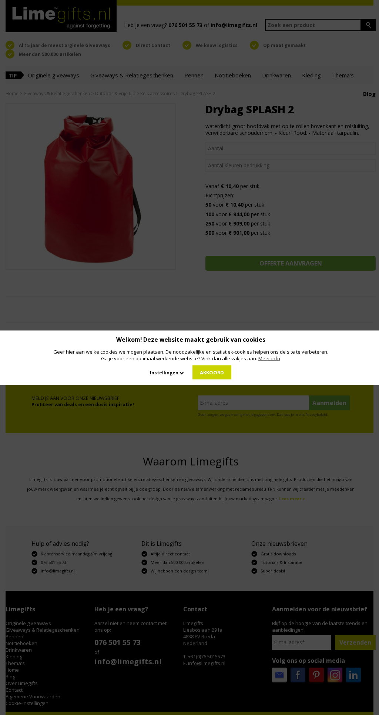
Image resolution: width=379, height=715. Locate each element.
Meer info (269, 358)
